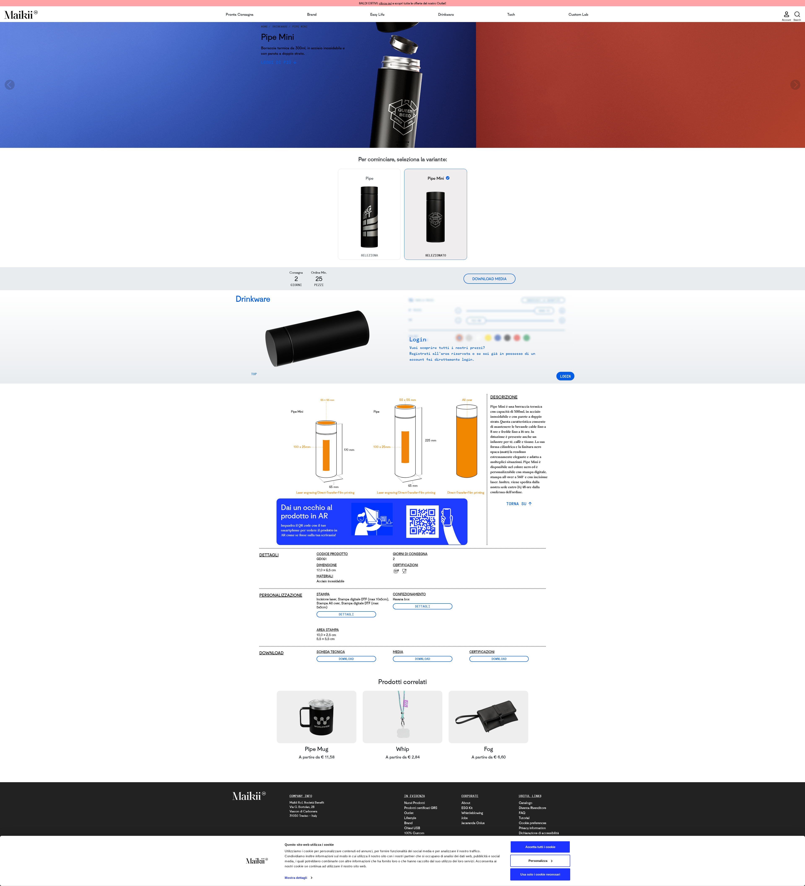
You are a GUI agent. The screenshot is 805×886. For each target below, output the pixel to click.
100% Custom (414, 833)
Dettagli (346, 614)
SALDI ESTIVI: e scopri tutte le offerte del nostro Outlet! (402, 3)
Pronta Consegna (239, 14)
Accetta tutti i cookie (540, 847)
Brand (312, 14)
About (465, 803)
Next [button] (795, 85)
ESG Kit (467, 808)
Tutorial (524, 818)
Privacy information (532, 828)
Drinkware (446, 14)
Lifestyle (410, 818)
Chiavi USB (412, 828)
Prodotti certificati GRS (420, 808)
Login (565, 376)
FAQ (522, 813)
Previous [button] (9, 85)
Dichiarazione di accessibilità (539, 833)
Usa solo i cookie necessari (540, 874)
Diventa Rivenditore (532, 808)
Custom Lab (578, 14)
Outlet (409, 813)
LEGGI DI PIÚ (276, 62)
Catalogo (525, 803)
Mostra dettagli (296, 877)
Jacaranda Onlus (473, 823)
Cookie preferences (532, 823)
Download (346, 659)
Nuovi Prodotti (414, 803)
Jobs (464, 818)
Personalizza (537, 860)
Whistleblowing (472, 813)
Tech (511, 14)
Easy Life (377, 14)
